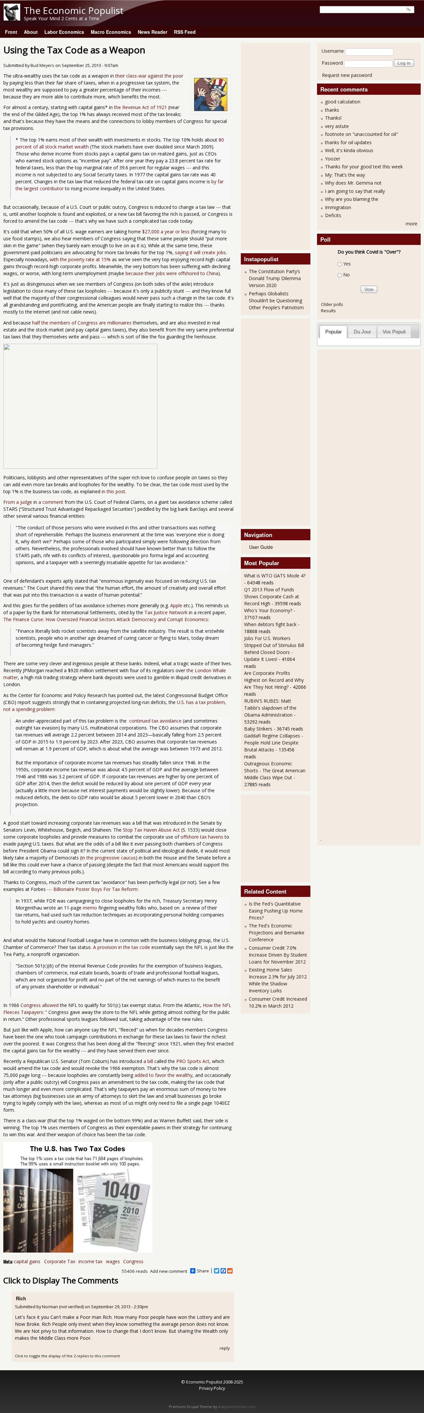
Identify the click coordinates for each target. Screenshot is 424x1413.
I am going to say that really (355, 191)
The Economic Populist (74, 10)
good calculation (342, 101)
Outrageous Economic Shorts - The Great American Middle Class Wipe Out (274, 770)
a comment (50, 502)
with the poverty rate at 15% (80, 259)
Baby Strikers (258, 729)
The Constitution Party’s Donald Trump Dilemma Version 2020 (275, 278)
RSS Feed (185, 32)
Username (333, 51)
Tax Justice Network (165, 612)
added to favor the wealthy (163, 1075)
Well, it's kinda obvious (349, 150)
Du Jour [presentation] (362, 331)
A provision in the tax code (121, 947)
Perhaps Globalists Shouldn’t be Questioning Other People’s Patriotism (276, 300)
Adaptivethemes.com (236, 1406)
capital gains (27, 1261)
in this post (113, 491)
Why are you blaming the (351, 199)
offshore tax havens (202, 837)
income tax (90, 1261)
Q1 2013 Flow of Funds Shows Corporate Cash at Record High (271, 596)
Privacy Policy (212, 1388)
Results (328, 311)
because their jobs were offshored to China (172, 273)
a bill (148, 1061)
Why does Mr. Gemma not (353, 183)
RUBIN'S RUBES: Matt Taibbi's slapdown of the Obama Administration (270, 708)
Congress (133, 1261)
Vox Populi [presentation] (394, 331)
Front (11, 32)
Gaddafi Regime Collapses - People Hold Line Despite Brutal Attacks (273, 743)
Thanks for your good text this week (364, 166)
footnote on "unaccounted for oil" (361, 134)
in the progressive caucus (108, 857)
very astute (337, 126)
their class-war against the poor (149, 76)
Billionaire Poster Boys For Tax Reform (95, 889)
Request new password (347, 75)
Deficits (333, 215)
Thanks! (333, 118)
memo (90, 908)
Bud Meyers (42, 65)
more (411, 223)
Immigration (338, 207)
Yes (347, 264)
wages (113, 1261)
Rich (21, 1298)
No (346, 274)
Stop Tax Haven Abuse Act (151, 830)
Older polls (332, 304)
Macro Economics (111, 32)
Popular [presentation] (333, 331)
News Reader (152, 32)
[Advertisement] (270, 145)
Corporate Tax (59, 1261)
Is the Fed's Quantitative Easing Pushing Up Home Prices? (276, 911)
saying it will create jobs (200, 252)
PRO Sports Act (192, 1061)
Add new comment (168, 1271)
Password (332, 63)
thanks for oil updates (348, 142)
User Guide (261, 547)
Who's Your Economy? (268, 610)
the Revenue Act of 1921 (140, 107)
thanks (332, 110)
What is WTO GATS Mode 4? (274, 575)
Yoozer (332, 158)
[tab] (333, 331)
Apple (176, 605)
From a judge (17, 502)
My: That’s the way (345, 175)
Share (203, 1270)
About (31, 32)
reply (225, 1348)
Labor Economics (64, 32)
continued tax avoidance (155, 721)
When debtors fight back (270, 624)
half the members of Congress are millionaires (82, 323)
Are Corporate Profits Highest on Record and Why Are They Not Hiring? (274, 680)
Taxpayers (32, 1012)
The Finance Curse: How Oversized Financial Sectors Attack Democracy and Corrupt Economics (105, 619)
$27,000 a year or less (165, 231)
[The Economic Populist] (12, 19)
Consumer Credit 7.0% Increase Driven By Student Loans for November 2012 (278, 955)
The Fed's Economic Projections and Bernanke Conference (276, 932)
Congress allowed (40, 1005)
